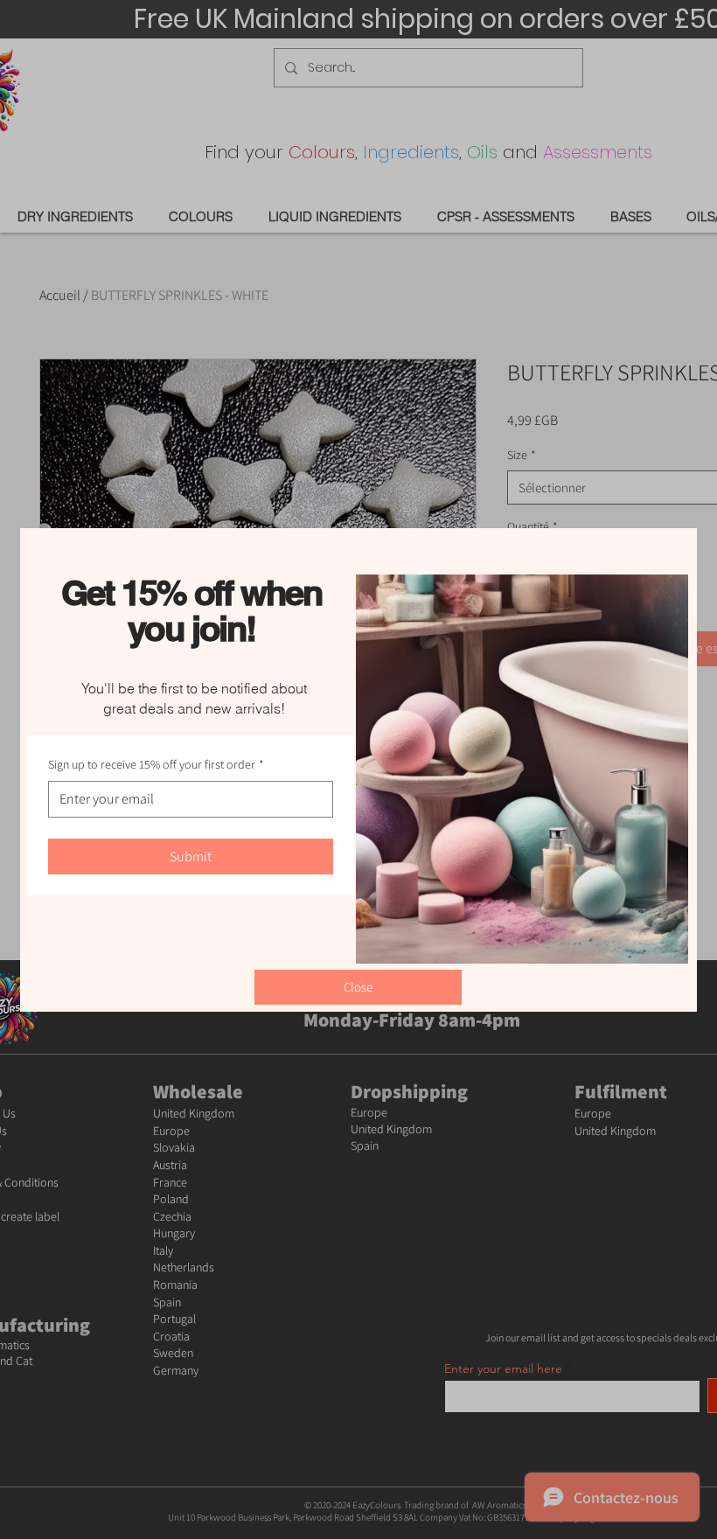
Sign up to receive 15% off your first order (156, 764)
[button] (358, 987)
